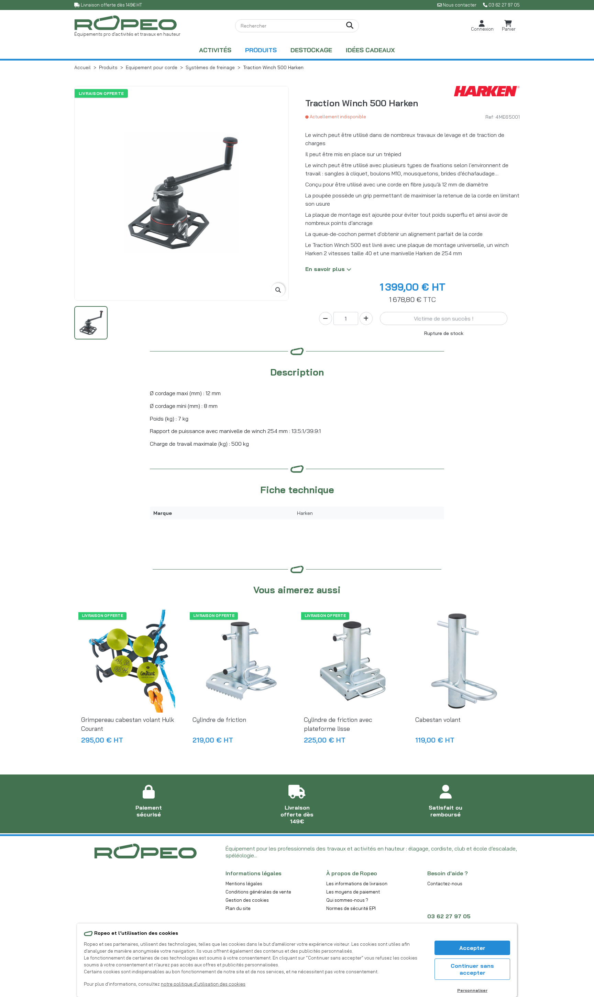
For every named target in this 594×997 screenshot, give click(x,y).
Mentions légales (244, 883)
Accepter (472, 947)
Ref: (489, 117)
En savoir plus (325, 268)
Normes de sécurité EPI (351, 908)
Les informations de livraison (356, 883)
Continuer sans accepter (472, 969)
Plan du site (238, 908)
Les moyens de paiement (353, 892)
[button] (482, 26)
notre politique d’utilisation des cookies (203, 984)
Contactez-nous (444, 883)
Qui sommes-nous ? (347, 900)
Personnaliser (472, 990)
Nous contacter (459, 5)
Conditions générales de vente (258, 892)
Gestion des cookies (247, 900)
